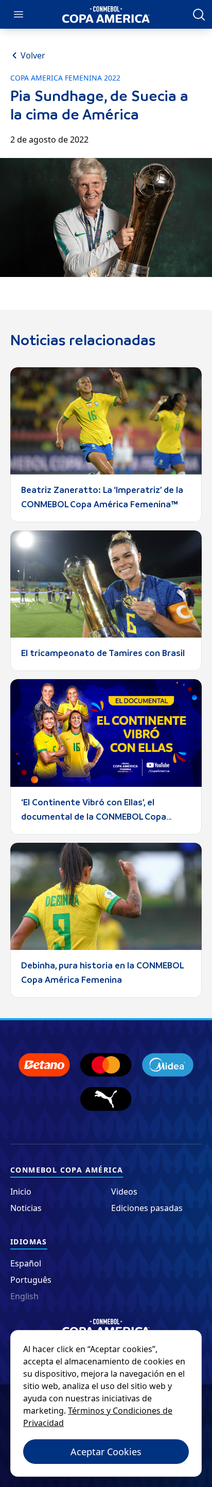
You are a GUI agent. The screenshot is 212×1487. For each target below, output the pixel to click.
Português (30, 1279)
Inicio (20, 1191)
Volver (33, 55)
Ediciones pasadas (147, 1208)
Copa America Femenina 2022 (65, 78)
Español (25, 1263)
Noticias (26, 1208)
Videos (124, 1191)
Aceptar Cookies (106, 1451)
